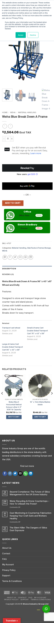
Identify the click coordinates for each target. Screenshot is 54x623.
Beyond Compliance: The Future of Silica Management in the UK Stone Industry (30, 493)
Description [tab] (9, 269)
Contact (6, 554)
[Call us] (25, 473)
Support (6, 576)
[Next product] (4, 126)
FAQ (4, 559)
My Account (8, 565)
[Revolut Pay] (27, 168)
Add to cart (13, 203)
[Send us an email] (20, 473)
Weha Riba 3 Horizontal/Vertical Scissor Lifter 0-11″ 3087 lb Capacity (14, 406)
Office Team (24, 216)
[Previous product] (10, 126)
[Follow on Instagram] (10, 473)
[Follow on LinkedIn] (30, 473)
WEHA (12, 112)
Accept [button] (20, 35)
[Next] (47, 53)
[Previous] (6, 53)
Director (24, 228)
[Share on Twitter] (15, 257)
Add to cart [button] (14, 417)
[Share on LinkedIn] (30, 257)
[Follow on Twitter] (15, 473)
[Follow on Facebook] (4, 473)
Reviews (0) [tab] (8, 274)
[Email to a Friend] (20, 257)
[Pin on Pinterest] (25, 257)
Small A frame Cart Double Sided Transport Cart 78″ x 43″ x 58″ (37, 331)
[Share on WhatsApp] (4, 257)
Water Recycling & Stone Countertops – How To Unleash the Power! (29, 502)
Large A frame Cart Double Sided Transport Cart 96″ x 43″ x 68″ (12, 347)
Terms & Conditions (12, 581)
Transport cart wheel (11, 328)
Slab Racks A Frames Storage (39, 248)
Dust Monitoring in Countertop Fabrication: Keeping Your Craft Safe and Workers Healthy (31, 516)
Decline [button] (33, 35)
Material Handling (27, 112)
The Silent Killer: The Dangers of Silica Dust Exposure (28, 529)
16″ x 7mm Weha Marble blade (40, 403)
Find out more (27, 466)
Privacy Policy (8, 570)
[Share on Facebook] (10, 257)
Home (4, 112)
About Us (6, 548)
